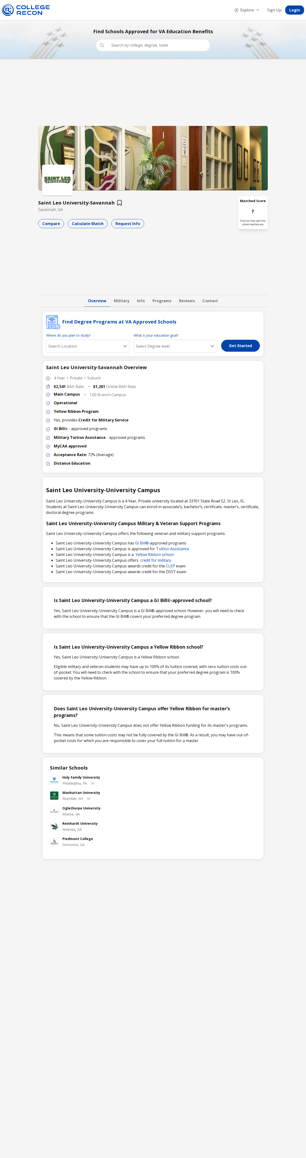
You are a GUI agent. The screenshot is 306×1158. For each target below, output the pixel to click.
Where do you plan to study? (68, 335)
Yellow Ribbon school (155, 554)
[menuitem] (247, 10)
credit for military (155, 560)
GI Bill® (142, 543)
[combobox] (154, 45)
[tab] (97, 301)
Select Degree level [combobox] (153, 346)
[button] (212, 346)
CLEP (170, 566)
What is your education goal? (156, 335)
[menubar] (267, 10)
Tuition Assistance (172, 548)
